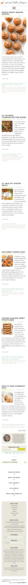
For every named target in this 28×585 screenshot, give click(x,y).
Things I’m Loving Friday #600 (14, 529)
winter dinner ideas (10, 227)
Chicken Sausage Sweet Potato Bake (13, 319)
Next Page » (22, 430)
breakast (11, 425)
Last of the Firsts (14, 524)
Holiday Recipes (17, 153)
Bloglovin (21, 452)
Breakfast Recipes (13, 83)
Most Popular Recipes (12, 84)
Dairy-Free (11, 288)
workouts (21, 427)
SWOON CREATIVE (21, 582)
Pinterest (18, 452)
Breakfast (11, 424)
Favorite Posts (14, 505)
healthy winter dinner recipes (17, 225)
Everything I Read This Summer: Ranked (14, 522)
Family (14, 515)
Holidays (4, 155)
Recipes (20, 84)
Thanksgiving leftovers (15, 157)
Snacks (3, 85)
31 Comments (20, 253)
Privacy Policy (14, 574)
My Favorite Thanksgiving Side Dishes (14, 116)
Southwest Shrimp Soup (13, 252)
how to (23, 425)
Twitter (10, 452)
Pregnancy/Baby (14, 513)
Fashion (14, 511)
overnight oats (14, 427)
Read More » (5, 78)
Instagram (14, 452)
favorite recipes (13, 156)
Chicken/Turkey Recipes (15, 356)
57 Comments (20, 119)
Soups (10, 291)
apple (10, 360)
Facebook (7, 452)
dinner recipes (13, 362)
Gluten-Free (12, 357)
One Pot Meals (10, 359)
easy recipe (20, 362)
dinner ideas (5, 362)
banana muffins (21, 87)
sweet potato (13, 363)
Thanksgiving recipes (7, 159)
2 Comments (19, 187)
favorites (21, 156)
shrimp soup (16, 292)
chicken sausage (17, 360)
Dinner (10, 153)
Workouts (21, 424)
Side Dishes (14, 155)
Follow (14, 456)
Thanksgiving (5, 157)
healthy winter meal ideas (9, 226)
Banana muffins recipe (8, 88)
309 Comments (20, 389)
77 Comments (20, 321)
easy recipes (5, 363)
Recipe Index (14, 507)
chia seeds (17, 425)
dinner (24, 360)
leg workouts (5, 427)
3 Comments (20, 16)
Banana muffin (13, 87)
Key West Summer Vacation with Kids (14, 531)
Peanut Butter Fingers (14, 3)
